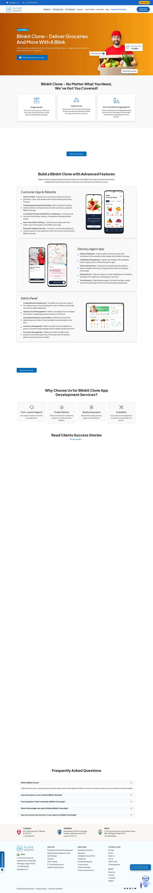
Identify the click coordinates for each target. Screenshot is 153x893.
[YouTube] (135, 888)
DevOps (50, 859)
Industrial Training (118, 9)
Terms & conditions (55, 889)
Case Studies (90, 9)
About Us (111, 872)
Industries (100, 9)
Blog (107, 9)
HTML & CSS (112, 862)
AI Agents (47, 9)
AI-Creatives (70, 9)
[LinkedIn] (130, 888)
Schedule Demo (2, 859)
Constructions (83, 864)
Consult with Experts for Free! (33, 57)
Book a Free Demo (76, 154)
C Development (114, 864)
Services (80, 9)
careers (111, 875)
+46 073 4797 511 (70, 836)
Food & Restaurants (85, 862)
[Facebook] (125, 888)
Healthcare (82, 859)
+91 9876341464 (110, 836)
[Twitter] (127, 888)
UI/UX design (52, 856)
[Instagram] (133, 888)
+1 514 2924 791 (28, 836)
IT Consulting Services (55, 864)
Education (81, 853)
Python (110, 853)
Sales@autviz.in (22, 869)
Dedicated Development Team (58, 853)
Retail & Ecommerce (85, 850)
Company (111, 878)
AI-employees (58, 9)
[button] (143, 9)
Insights (111, 881)
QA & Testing (52, 862)
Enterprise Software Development (60, 850)
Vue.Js (110, 859)
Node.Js (111, 856)
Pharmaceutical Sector (86, 870)
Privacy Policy (41, 889)
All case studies (75, 439)
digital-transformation (55, 867)
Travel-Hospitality (84, 867)
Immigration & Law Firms (86, 856)
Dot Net (111, 850)
